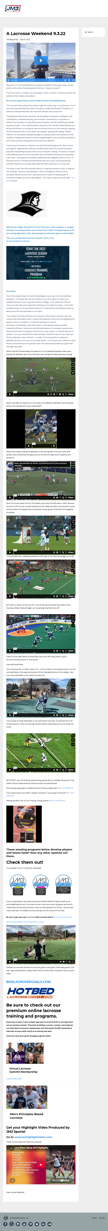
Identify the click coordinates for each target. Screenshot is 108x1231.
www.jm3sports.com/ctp (19, 241)
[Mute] (65, 80)
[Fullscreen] (73, 80)
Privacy (102, 1218)
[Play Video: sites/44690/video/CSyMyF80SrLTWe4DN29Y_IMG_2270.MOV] (40, 60)
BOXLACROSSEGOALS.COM (28, 982)
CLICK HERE (65, 788)
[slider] (39, 80)
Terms (94, 1218)
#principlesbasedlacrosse (16, 922)
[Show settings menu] (69, 80)
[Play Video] (8, 80)
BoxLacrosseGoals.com (63, 917)
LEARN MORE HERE (14, 1079)
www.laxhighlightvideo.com (33, 1137)
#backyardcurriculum (35, 922)
